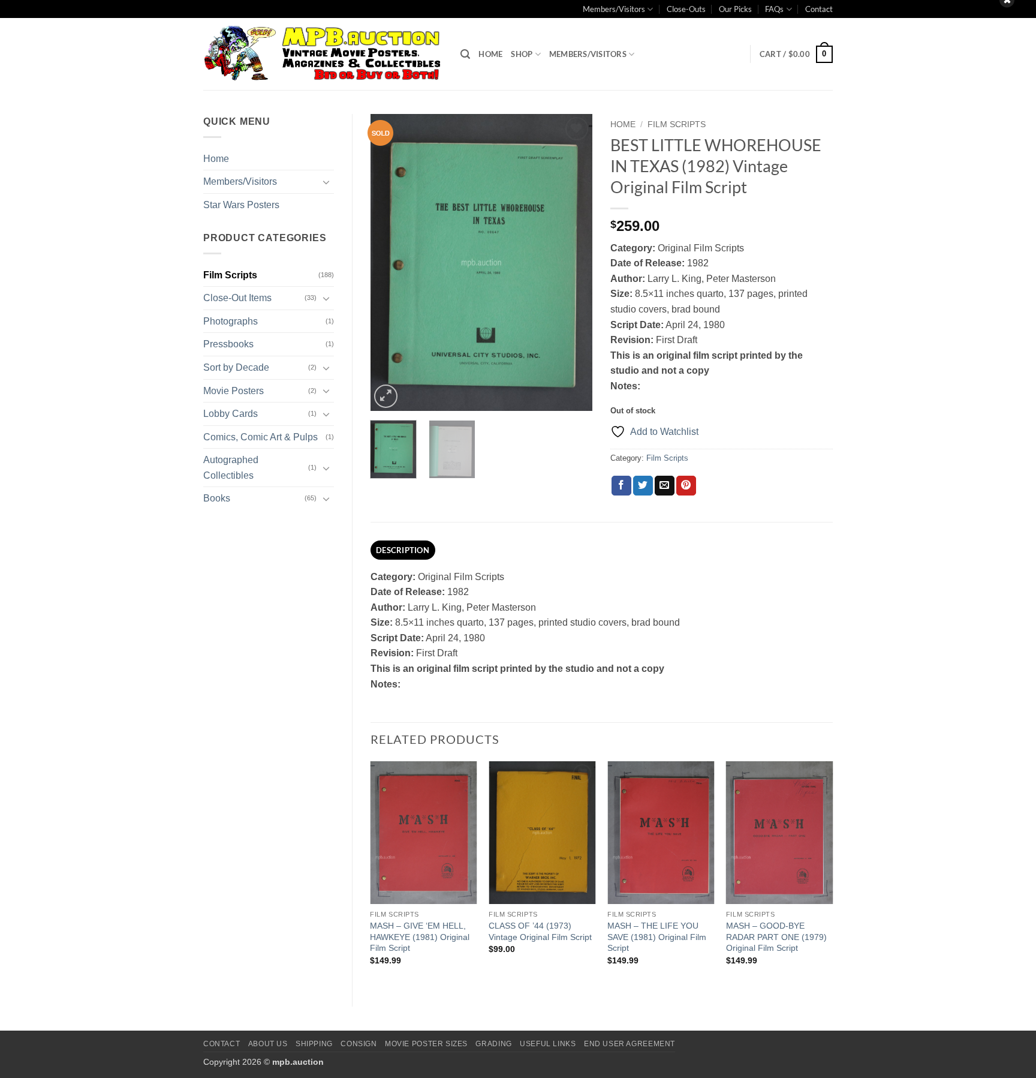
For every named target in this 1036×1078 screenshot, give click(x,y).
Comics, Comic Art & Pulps (260, 437)
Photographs (230, 321)
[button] (465, 54)
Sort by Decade (236, 367)
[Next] (573, 262)
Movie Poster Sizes (426, 1044)
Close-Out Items (237, 298)
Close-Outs (686, 9)
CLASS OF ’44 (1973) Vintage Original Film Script (540, 931)
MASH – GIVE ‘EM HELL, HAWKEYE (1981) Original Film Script (419, 937)
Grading (493, 1044)
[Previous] (389, 262)
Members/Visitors (614, 9)
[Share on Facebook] (621, 486)
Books (216, 498)
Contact (819, 9)
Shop (521, 54)
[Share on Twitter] (643, 486)
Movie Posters (233, 391)
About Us (268, 1044)
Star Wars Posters (241, 205)
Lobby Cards (230, 414)
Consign (359, 1044)
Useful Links (548, 1044)
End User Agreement (629, 1044)
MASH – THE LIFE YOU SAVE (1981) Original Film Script (656, 937)
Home (490, 54)
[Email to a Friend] (664, 486)
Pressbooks (228, 344)
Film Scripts (230, 275)
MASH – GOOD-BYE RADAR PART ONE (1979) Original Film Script (776, 937)
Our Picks (735, 9)
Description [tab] (402, 550)
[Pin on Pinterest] (686, 486)
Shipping (314, 1044)
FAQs (774, 9)
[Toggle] (327, 182)
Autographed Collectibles (230, 468)
